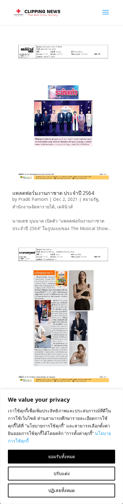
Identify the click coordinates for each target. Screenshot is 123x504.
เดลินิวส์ (65, 207)
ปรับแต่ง (62, 473)
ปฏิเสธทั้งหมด (61, 490)
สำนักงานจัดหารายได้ (33, 207)
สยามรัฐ (90, 199)
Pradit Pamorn (33, 199)
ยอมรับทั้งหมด (61, 456)
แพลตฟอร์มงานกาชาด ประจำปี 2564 (53, 193)
